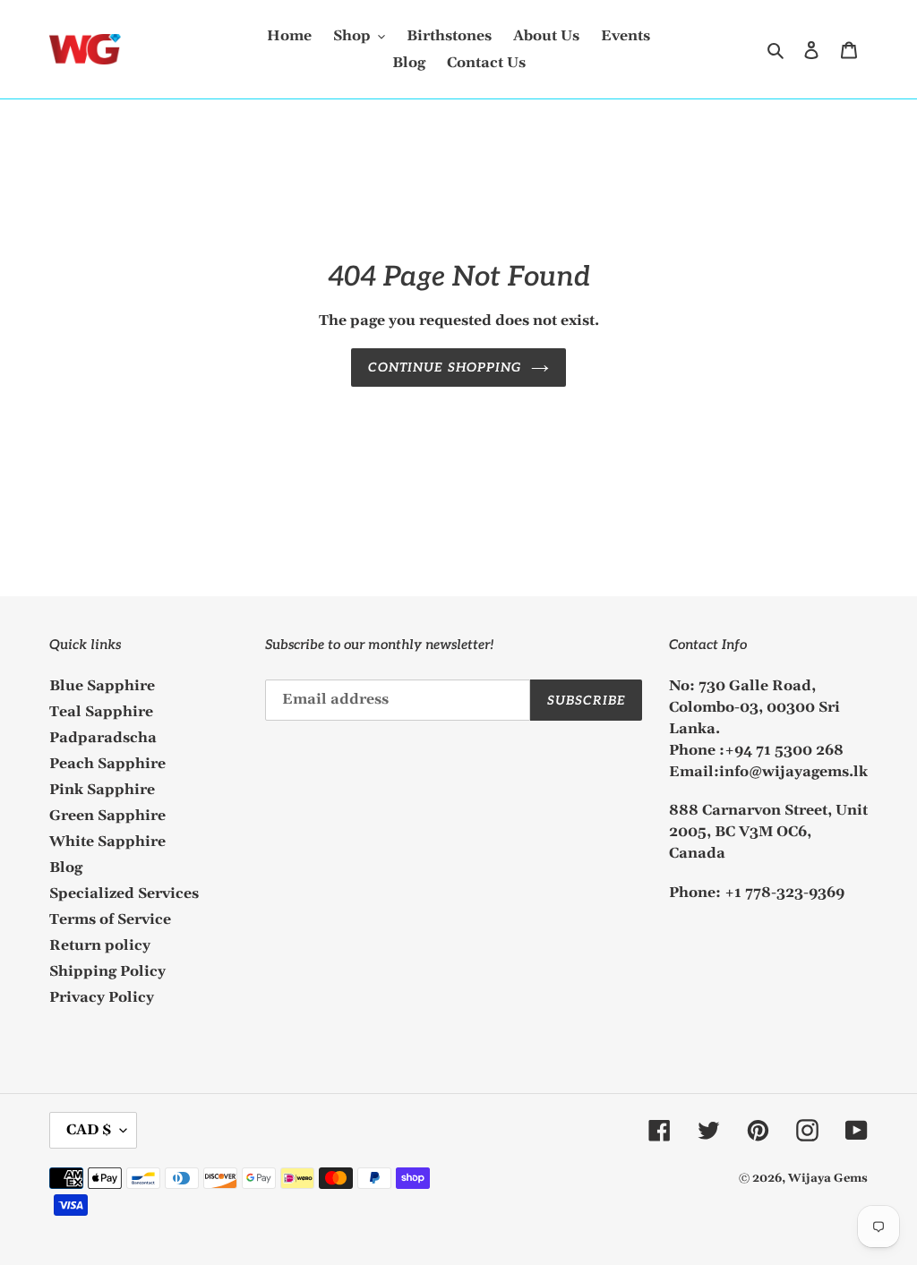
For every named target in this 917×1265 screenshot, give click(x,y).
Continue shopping (444, 367)
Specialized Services (124, 893)
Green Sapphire (107, 816)
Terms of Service (110, 919)
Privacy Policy (101, 997)
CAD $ (88, 1130)
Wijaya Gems (828, 1178)
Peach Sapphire (107, 764)
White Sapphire (107, 841)
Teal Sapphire (101, 712)
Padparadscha (103, 738)
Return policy (99, 945)
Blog (65, 867)
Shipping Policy (107, 971)
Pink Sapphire (102, 790)
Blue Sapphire (102, 686)
